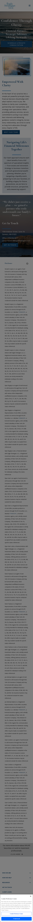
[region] (16, 908)
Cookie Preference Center (16, 913)
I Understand (16, 918)
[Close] (31, 896)
